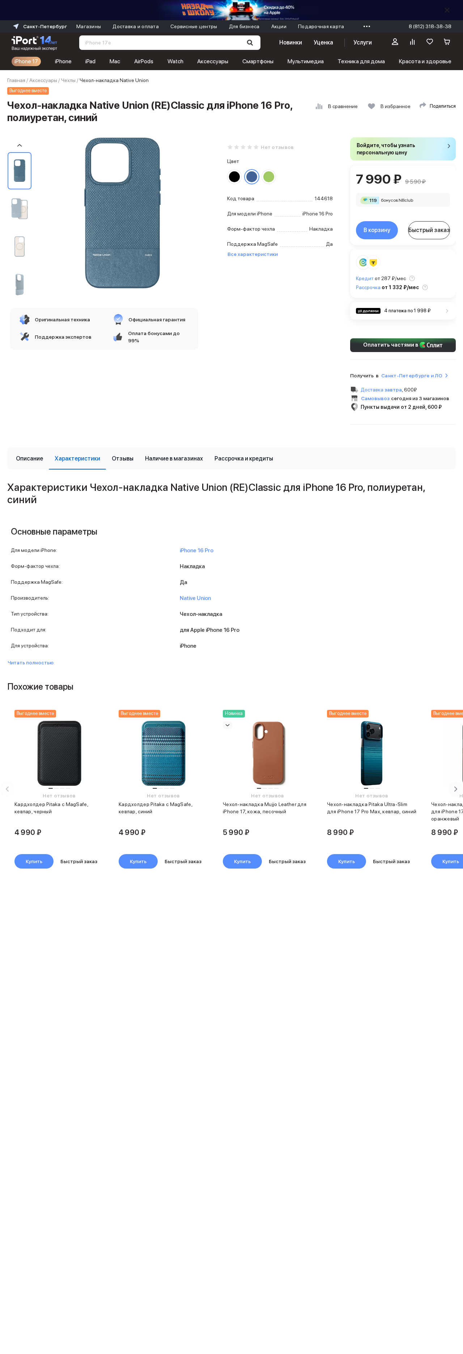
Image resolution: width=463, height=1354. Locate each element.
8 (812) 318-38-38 (430, 26)
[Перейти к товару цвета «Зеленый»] (269, 177)
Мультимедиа (306, 61)
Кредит (365, 278)
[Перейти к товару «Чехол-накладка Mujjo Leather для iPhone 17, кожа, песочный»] (268, 753)
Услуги (362, 42)
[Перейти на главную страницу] (34, 43)
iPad (90, 61)
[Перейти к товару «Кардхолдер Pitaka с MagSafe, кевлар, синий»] (163, 753)
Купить (34, 861)
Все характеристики (253, 254)
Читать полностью (31, 662)
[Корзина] (447, 42)
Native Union (195, 598)
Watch (175, 61)
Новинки (290, 42)
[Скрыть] (447, 10)
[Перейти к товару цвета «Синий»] (252, 177)
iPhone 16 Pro (196, 550)
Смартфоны (257, 61)
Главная (16, 80)
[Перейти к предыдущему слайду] (7, 789)
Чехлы (68, 80)
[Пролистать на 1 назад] (19, 145)
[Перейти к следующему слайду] (456, 789)
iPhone (63, 61)
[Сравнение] (412, 42)
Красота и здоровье (425, 61)
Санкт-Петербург (45, 26)
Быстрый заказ (429, 230)
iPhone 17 (26, 61)
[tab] (29, 459)
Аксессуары (212, 61)
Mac (115, 61)
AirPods (143, 61)
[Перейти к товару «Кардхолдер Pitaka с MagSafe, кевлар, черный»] (59, 753)
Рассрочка (368, 287)
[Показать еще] (364, 26)
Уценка (323, 42)
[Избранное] (429, 42)
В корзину (377, 230)
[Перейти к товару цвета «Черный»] (234, 177)
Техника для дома (361, 61)
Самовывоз (375, 398)
